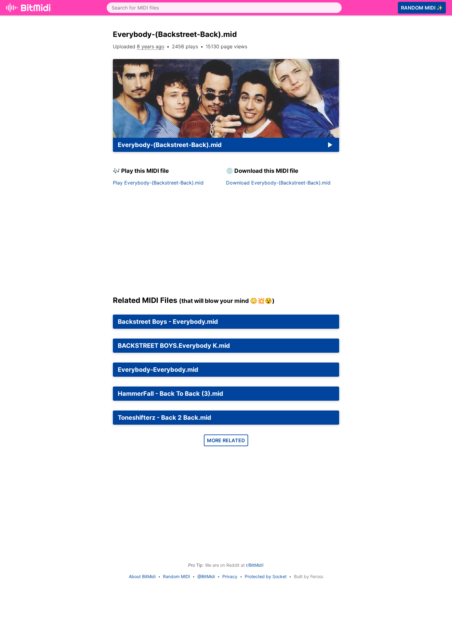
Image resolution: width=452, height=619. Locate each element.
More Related (226, 440)
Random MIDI (176, 576)
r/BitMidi (254, 565)
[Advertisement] (226, 243)
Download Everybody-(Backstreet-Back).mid (278, 183)
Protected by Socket (266, 576)
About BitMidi (142, 576)
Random (422, 8)
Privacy (229, 576)
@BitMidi (206, 576)
